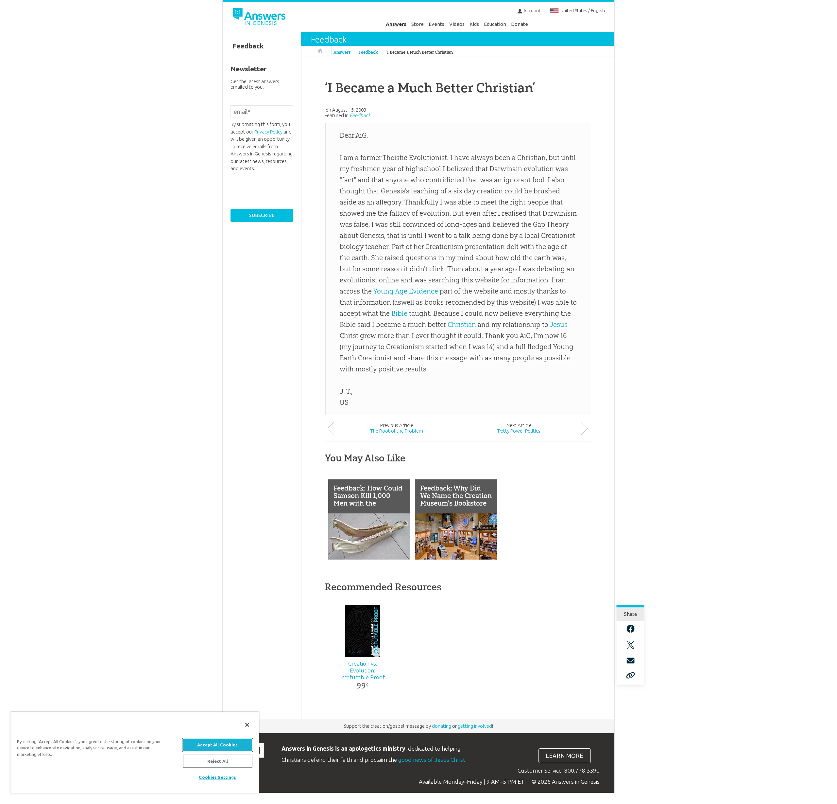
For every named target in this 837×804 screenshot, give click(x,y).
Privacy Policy (268, 131)
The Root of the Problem (396, 431)
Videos (457, 24)
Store (417, 24)
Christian (462, 324)
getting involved (475, 726)
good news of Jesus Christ (431, 760)
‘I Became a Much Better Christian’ (419, 52)
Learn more (564, 756)
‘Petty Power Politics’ (519, 431)
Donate (519, 24)
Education (495, 24)
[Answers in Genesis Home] (260, 17)
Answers (396, 24)
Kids (474, 24)
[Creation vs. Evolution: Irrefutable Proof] (363, 631)
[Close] (247, 725)
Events (436, 24)
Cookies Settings (217, 777)
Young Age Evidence (405, 291)
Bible (399, 313)
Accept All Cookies (217, 744)
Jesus (559, 324)
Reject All (217, 761)
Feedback (329, 39)
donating (441, 726)
